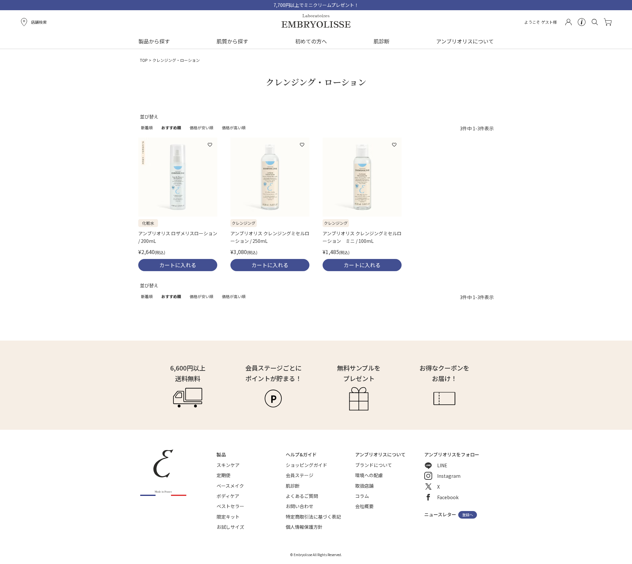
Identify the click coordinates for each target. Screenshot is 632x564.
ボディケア (228, 496)
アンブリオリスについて (465, 41)
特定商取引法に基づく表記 (313, 516)
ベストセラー (230, 506)
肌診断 (381, 41)
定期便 (223, 475)
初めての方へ (311, 41)
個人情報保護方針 (304, 527)
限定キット (228, 516)
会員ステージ (299, 475)
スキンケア (228, 465)
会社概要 (364, 506)
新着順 (147, 127)
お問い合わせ (299, 506)
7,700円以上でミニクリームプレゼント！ (316, 5)
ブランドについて (373, 465)
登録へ (467, 515)
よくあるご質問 (302, 496)
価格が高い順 (234, 127)
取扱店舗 (364, 485)
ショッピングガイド (306, 465)
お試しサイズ (230, 527)
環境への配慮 (369, 475)
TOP (144, 60)
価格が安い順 (201, 127)
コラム (362, 496)
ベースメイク (230, 485)
